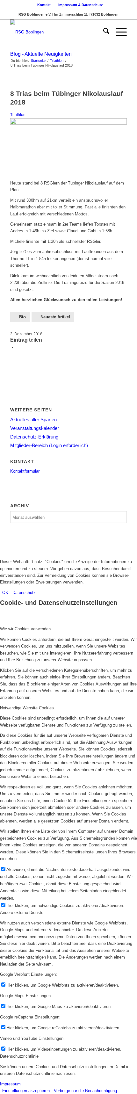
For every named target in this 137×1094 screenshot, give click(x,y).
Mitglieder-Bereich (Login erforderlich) (49, 445)
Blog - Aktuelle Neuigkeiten (41, 54)
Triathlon (17, 114)
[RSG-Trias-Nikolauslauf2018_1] (68, 123)
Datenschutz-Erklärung (34, 436)
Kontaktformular (25, 471)
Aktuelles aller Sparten (33, 419)
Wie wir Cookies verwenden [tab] (25, 629)
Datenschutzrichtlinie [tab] (19, 1056)
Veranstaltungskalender (34, 428)
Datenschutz (24, 592)
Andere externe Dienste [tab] (21, 912)
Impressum (10, 1084)
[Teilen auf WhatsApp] (18, 347)
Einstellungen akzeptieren (26, 1090)
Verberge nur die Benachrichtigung (85, 1090)
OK (5, 592)
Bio (22, 317)
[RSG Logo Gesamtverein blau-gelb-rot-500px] (56, 32)
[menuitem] (44, 4)
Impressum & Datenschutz (80, 5)
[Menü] (118, 32)
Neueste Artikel (55, 317)
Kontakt (44, 5)
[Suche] (103, 32)
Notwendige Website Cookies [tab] (27, 708)
